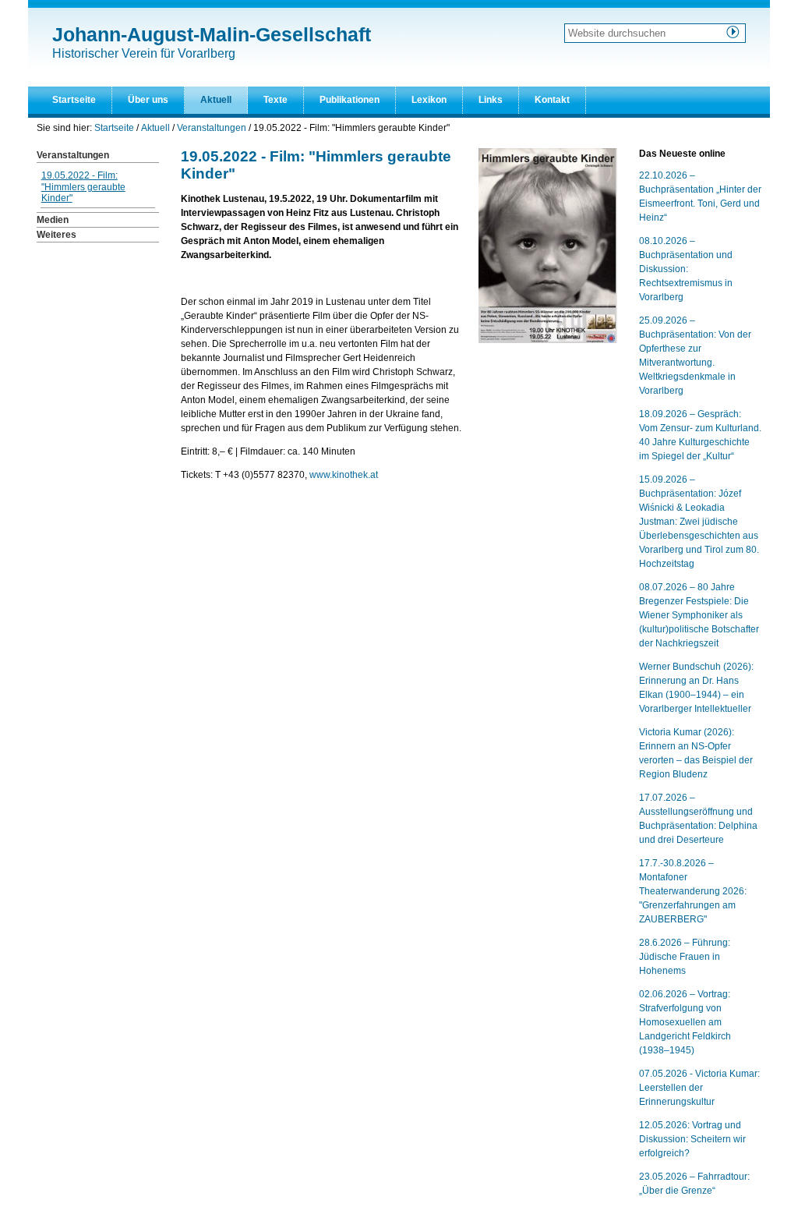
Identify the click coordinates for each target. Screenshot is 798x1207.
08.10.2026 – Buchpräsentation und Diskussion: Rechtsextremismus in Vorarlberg (686, 269)
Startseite (74, 99)
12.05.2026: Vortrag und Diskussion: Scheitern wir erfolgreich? (692, 1139)
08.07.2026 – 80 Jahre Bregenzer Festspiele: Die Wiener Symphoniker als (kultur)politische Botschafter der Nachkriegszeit (699, 615)
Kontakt (552, 99)
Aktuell (215, 99)
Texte (275, 99)
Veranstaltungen (211, 127)
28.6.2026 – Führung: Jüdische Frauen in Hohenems (684, 956)
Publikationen (350, 99)
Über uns (148, 99)
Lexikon (429, 99)
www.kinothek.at (343, 474)
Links (490, 99)
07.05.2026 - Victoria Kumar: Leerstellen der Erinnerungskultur (699, 1087)
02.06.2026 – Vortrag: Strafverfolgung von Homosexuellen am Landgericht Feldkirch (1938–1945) (685, 1022)
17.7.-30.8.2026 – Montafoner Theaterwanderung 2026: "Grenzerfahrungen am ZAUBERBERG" (693, 891)
